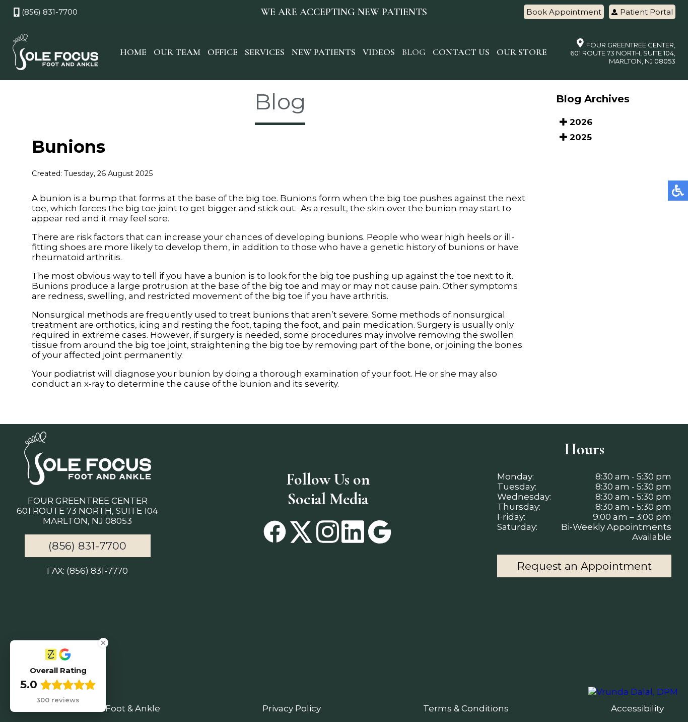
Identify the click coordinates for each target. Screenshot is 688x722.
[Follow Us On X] (301, 533)
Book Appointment (563, 12)
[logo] (55, 52)
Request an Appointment (584, 566)
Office (223, 51)
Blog (414, 51)
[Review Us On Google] (379, 533)
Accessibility (637, 708)
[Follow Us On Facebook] (274, 532)
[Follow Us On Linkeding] (352, 533)
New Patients (324, 51)
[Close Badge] (103, 643)
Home (133, 51)
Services (265, 51)
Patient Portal (646, 12)
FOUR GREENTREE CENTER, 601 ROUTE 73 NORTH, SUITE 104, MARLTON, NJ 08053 (622, 53)
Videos (379, 51)
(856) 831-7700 (50, 12)
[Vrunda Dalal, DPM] (633, 692)
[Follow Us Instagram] (327, 533)
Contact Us (461, 51)
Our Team (177, 51)
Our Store (522, 51)
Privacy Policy (291, 708)
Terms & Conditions (466, 708)
